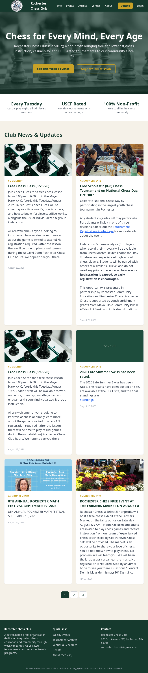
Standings (87, 400)
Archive (82, 5)
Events (70, 5)
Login (140, 5)
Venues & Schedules (65, 645)
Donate (125, 5)
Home (58, 5)
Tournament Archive (65, 640)
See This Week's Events (53, 69)
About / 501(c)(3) (62, 655)
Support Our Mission (96, 69)
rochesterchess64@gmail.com (119, 647)
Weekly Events (61, 634)
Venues (96, 5)
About (108, 5)
